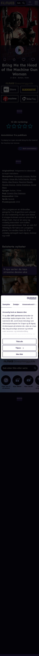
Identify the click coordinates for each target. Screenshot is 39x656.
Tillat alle (19, 341)
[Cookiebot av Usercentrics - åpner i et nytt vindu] (27, 298)
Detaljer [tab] (16, 304)
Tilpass (18, 348)
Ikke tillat (19, 354)
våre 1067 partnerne (15, 316)
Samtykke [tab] (6, 304)
